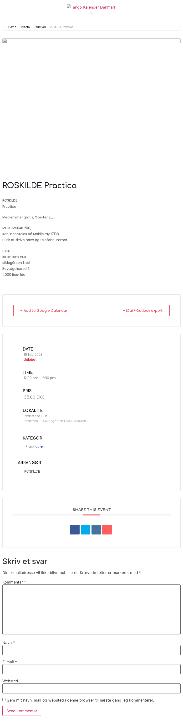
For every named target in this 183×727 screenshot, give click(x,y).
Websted (10, 681)
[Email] (107, 529)
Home (12, 27)
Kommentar (14, 582)
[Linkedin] (96, 529)
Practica (40, 27)
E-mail (9, 662)
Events (25, 27)
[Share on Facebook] (75, 529)
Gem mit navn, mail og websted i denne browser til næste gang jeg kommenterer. (80, 700)
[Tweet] (85, 529)
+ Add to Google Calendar (43, 310)
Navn (8, 642)
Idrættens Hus (35, 416)
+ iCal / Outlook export (143, 310)
